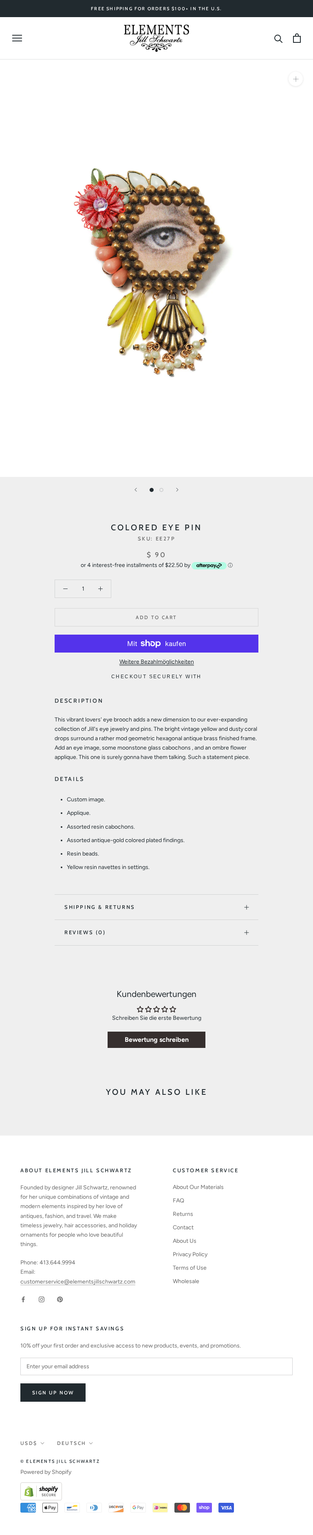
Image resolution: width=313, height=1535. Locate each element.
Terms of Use (190, 1267)
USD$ (28, 1443)
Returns (183, 1214)
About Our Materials (198, 1187)
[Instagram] (41, 1299)
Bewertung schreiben (157, 1039)
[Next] (177, 490)
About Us (184, 1240)
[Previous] (135, 490)
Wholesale (186, 1281)
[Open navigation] (17, 38)
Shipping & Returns (99, 907)
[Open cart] (297, 38)
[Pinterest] (60, 1299)
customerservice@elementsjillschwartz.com (77, 1281)
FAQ (178, 1200)
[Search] (278, 38)
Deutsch (71, 1443)
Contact (183, 1227)
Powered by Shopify (45, 1472)
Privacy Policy (190, 1254)
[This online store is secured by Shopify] (41, 1487)
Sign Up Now (53, 1392)
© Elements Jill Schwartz (60, 1461)
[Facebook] (23, 1299)
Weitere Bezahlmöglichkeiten (156, 661)
